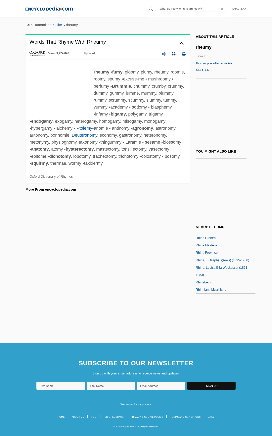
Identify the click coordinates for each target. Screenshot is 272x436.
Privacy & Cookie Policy (147, 417)
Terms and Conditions (185, 417)
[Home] (49, 8)
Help (94, 417)
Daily (211, 417)
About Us (78, 417)
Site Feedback (114, 417)
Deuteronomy (84, 135)
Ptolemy (84, 128)
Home (61, 417)
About (214, 63)
